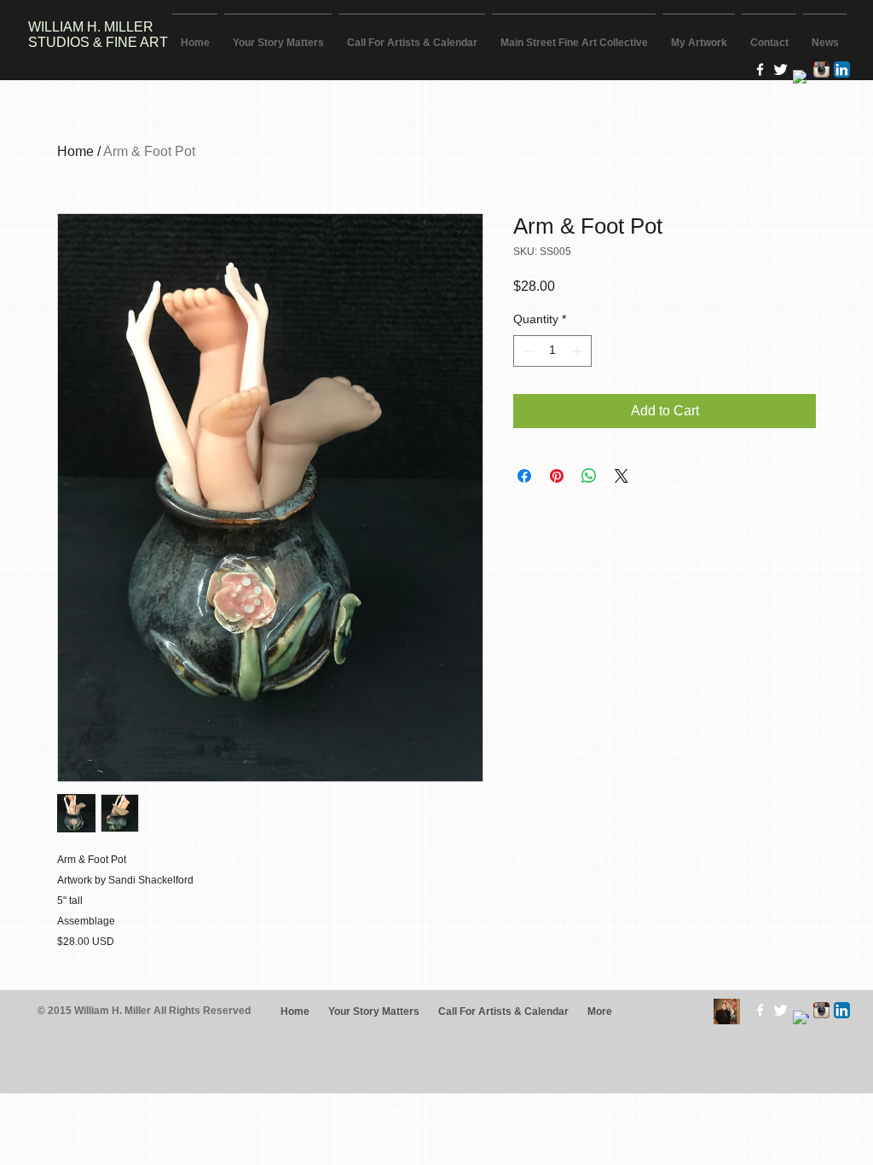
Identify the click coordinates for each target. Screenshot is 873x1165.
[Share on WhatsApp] (589, 476)
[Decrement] (526, 351)
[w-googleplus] (801, 78)
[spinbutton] (552, 351)
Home (75, 151)
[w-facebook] (760, 69)
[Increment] (578, 351)
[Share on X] (621, 476)
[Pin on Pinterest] (556, 476)
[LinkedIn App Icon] (842, 69)
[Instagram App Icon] (821, 69)
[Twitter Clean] (780, 69)
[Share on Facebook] (524, 476)
